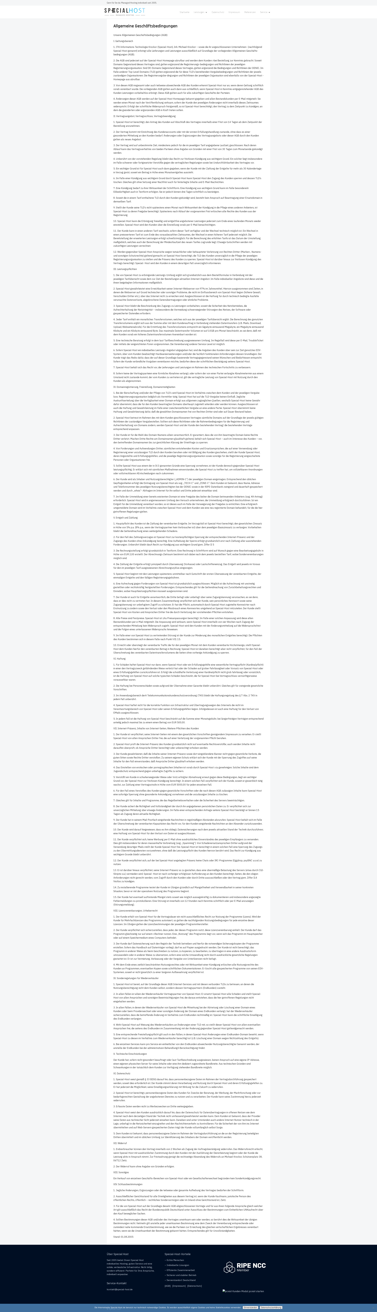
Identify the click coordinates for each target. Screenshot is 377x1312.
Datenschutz (218, 12)
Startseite (184, 12)
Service (263, 12)
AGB (167, 1285)
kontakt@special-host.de (120, 1289)
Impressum (234, 12)
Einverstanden (250, 1307)
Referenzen (250, 12)
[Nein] (373, 1307)
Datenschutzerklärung (271, 1307)
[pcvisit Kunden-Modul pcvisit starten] (243, 1291)
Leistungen (199, 12)
